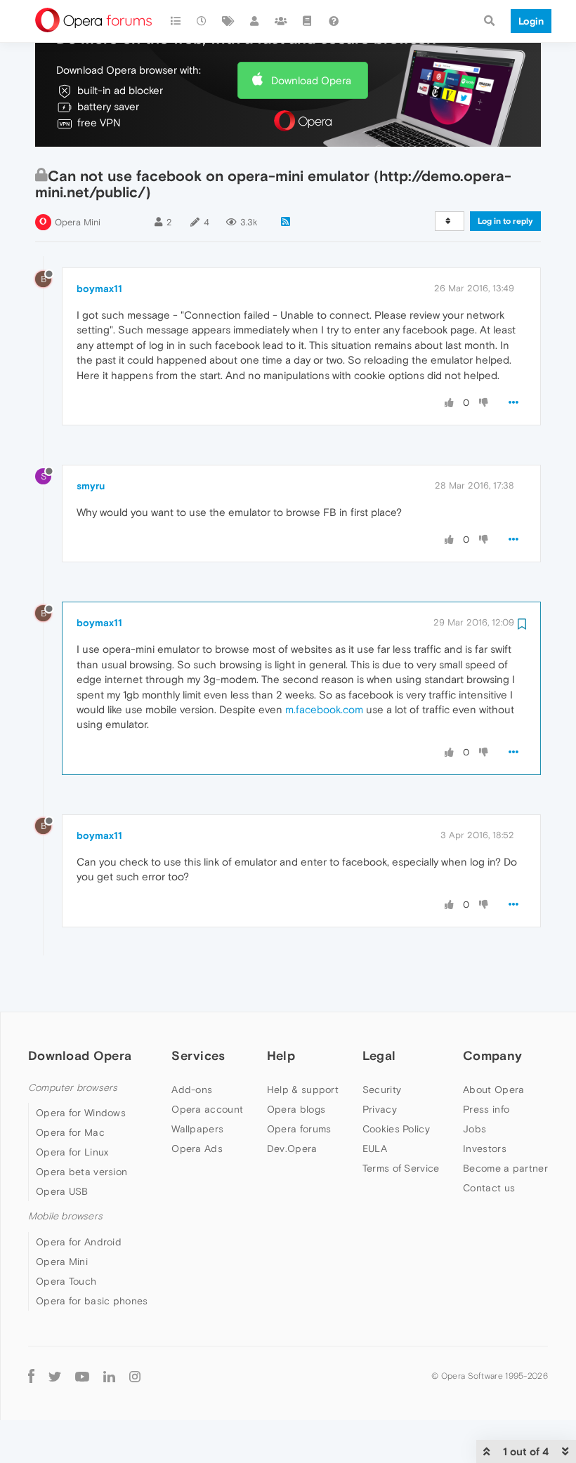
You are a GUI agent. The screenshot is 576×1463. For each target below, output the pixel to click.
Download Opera (311, 80)
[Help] (333, 21)
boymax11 (99, 288)
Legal (379, 1055)
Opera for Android (79, 1241)
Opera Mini (77, 222)
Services (198, 1055)
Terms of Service (401, 1168)
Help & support (303, 1089)
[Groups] (281, 21)
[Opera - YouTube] (82, 1376)
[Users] (255, 21)
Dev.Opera (292, 1148)
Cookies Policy (396, 1128)
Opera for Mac (70, 1132)
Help (281, 1055)
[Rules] (307, 21)
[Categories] (175, 21)
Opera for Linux (72, 1152)
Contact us (489, 1187)
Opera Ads (197, 1148)
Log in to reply (505, 221)
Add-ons (191, 1089)
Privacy (379, 1109)
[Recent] (202, 21)
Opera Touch (66, 1281)
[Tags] (228, 21)
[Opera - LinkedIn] (109, 1376)
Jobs (474, 1128)
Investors (484, 1148)
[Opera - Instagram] (135, 1376)
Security (381, 1089)
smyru (91, 485)
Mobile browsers (65, 1216)
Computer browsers (72, 1088)
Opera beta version (81, 1171)
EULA (374, 1148)
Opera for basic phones (92, 1300)
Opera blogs (296, 1109)
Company (492, 1055)
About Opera (493, 1089)
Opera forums (299, 1128)
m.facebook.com (324, 709)
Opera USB (62, 1191)
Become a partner (505, 1168)
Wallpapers (197, 1128)
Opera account (207, 1109)
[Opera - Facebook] (31, 1376)
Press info (486, 1109)
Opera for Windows (81, 1112)
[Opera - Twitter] (54, 1376)
